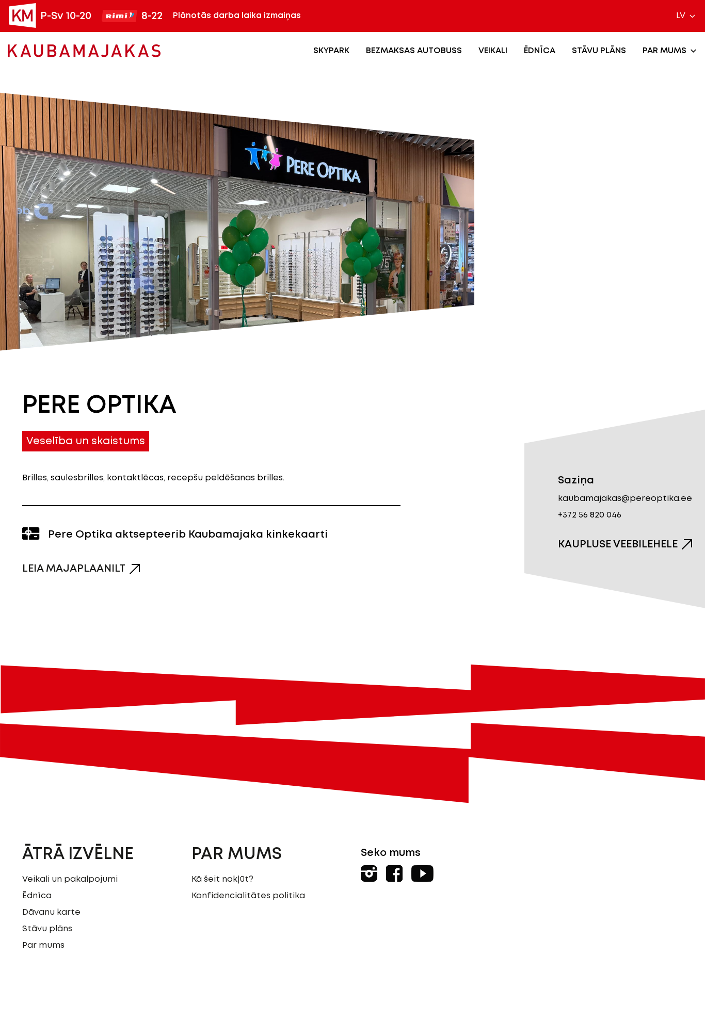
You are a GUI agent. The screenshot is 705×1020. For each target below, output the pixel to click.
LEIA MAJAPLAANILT (73, 568)
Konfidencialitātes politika (248, 896)
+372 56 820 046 (589, 515)
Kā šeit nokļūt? (222, 879)
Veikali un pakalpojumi (70, 879)
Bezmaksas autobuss (414, 51)
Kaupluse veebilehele (618, 544)
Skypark (331, 51)
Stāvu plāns (599, 51)
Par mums (664, 51)
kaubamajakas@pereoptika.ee (625, 499)
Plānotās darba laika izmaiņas (237, 16)
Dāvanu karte (51, 912)
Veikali (492, 51)
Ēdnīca (539, 51)
